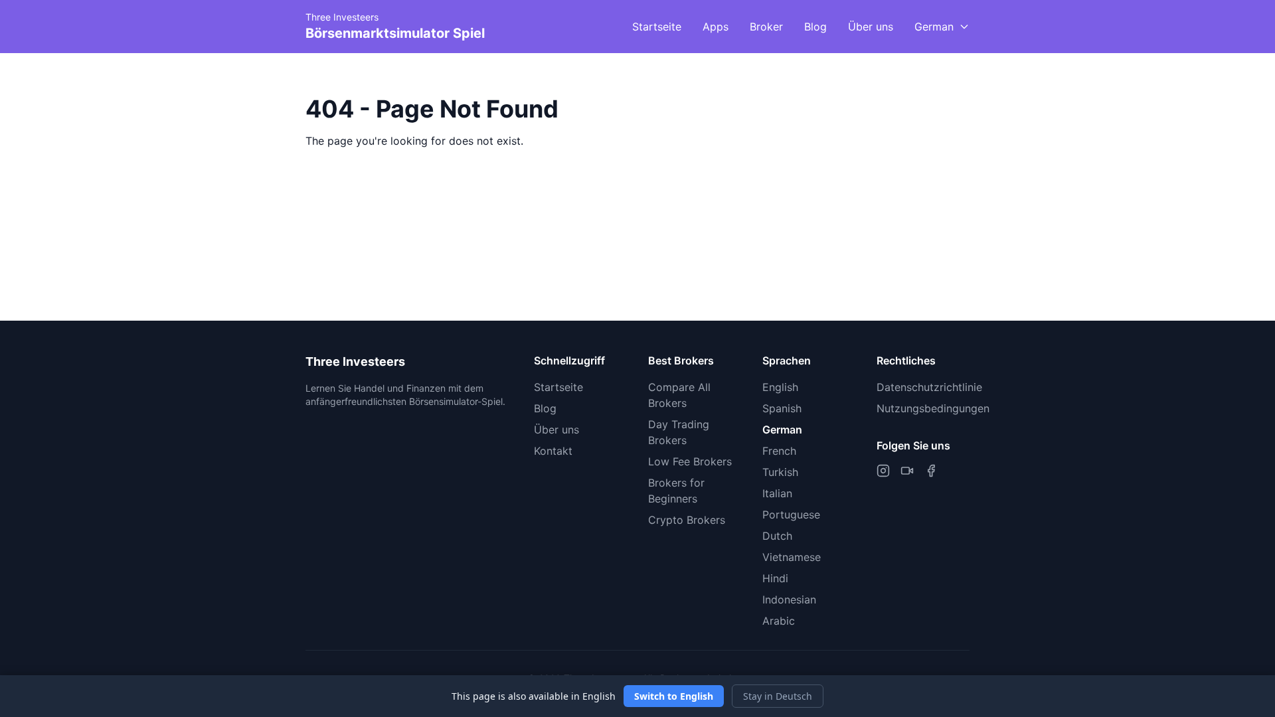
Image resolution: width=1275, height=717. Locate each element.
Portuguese (791, 514)
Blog (815, 26)
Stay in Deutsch (777, 696)
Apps (715, 26)
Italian (777, 493)
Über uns (870, 26)
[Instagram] (883, 470)
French (779, 450)
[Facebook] (931, 470)
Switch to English (673, 696)
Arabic (778, 620)
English (780, 387)
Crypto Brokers (686, 519)
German (782, 429)
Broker (766, 26)
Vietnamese (791, 557)
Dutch (777, 535)
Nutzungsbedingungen (933, 408)
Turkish (780, 472)
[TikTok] (907, 470)
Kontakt (553, 450)
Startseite (656, 26)
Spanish (782, 408)
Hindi (775, 578)
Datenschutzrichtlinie (929, 387)
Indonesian (789, 599)
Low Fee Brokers (690, 461)
